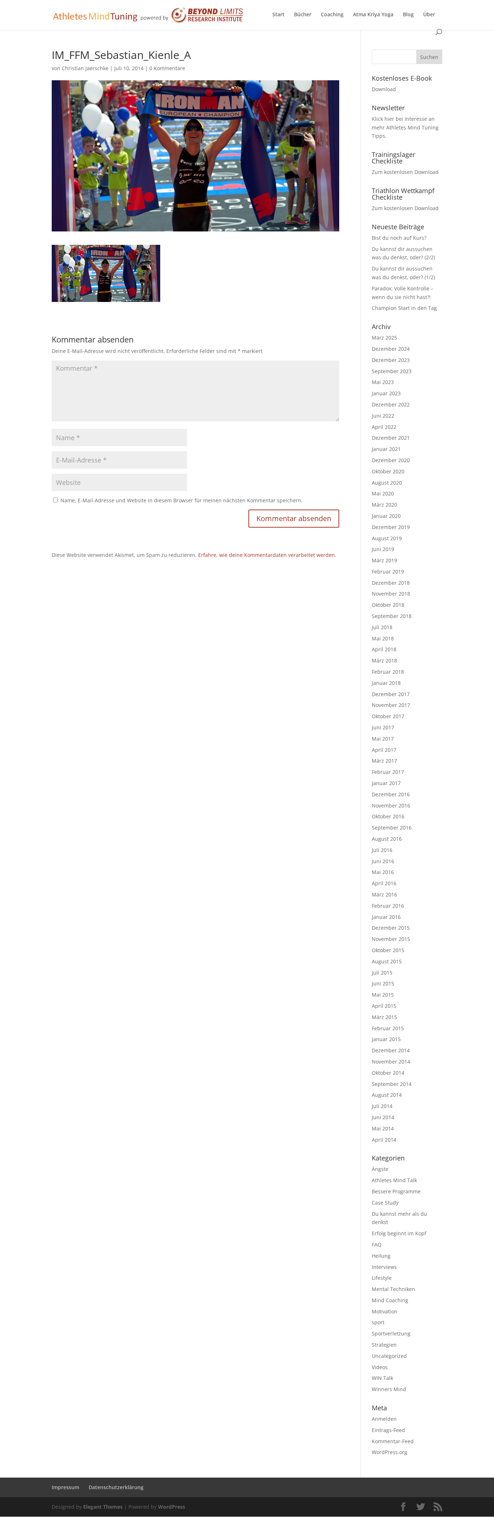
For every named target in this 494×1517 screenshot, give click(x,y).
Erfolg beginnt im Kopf (399, 1233)
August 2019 (387, 538)
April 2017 (384, 749)
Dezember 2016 (391, 794)
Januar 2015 (386, 1039)
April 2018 (384, 649)
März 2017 (384, 760)
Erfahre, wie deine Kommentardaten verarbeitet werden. (267, 554)
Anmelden (384, 1418)
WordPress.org (389, 1452)
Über (429, 15)
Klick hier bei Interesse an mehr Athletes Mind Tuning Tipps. (405, 127)
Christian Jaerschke (85, 68)
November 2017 (391, 705)
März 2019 (384, 560)
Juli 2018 (382, 627)
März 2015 (384, 1017)
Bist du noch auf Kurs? (399, 237)
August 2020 (387, 482)
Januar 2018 (386, 682)
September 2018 (392, 616)
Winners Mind (389, 1389)
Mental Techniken (393, 1289)
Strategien (384, 1344)
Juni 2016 (383, 861)
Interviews (384, 1267)
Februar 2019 (388, 571)
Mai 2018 (383, 638)
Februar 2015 (388, 1028)
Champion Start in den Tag (404, 307)
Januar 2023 (386, 393)
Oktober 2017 (388, 716)
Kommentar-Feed (393, 1441)
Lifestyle (382, 1277)
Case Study (385, 1202)
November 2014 (391, 1061)
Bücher (302, 15)
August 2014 (387, 1094)
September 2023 (392, 371)
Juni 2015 (383, 983)
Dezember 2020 (391, 460)
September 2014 (392, 1084)
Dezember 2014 (391, 1050)
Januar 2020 (386, 515)
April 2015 (384, 1005)
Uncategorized (389, 1355)
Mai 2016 (383, 872)
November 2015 (391, 939)
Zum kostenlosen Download (405, 172)
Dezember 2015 (391, 927)
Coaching (332, 15)
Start (278, 15)
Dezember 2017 (391, 694)
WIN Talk (382, 1378)
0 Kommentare (167, 68)
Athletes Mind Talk (394, 1180)
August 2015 (387, 961)
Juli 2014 (382, 1106)
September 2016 (392, 827)
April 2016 (384, 883)
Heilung (381, 1255)
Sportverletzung (391, 1333)
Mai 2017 (383, 738)
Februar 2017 (388, 771)
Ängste (380, 1169)
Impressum (65, 1487)
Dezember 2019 (391, 527)
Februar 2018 (388, 671)
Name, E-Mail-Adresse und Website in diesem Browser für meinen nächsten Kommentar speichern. (181, 500)
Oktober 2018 (388, 604)
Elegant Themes (103, 1506)
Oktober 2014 (388, 1072)
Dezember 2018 (391, 582)
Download (384, 89)
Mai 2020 (383, 493)
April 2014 (384, 1139)
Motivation (384, 1311)
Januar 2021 (386, 449)
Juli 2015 (382, 972)
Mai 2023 (383, 382)
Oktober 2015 (388, 950)
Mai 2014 (383, 1128)
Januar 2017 (386, 783)
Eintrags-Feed (388, 1430)
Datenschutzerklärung (116, 1487)
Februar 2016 (388, 905)
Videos (380, 1367)
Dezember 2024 (391, 348)
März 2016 (384, 894)
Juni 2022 (383, 415)
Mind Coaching (390, 1300)
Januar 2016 (386, 916)
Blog (408, 15)
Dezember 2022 (391, 404)
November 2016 (391, 805)
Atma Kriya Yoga (373, 15)
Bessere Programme (396, 1191)
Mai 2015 (383, 994)
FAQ (377, 1244)
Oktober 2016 (388, 816)
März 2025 (384, 337)
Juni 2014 (383, 1117)
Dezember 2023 (391, 360)
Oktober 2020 (388, 471)
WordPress (171, 1506)
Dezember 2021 (391, 437)
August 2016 (387, 838)
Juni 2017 (383, 727)
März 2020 (384, 504)
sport (378, 1322)
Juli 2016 (382, 850)
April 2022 (384, 426)
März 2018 (384, 660)
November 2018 (391, 593)
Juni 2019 (383, 549)
